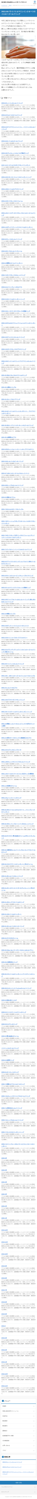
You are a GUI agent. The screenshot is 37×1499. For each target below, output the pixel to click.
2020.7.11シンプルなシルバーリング (12, 1120)
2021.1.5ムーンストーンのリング (11, 797)
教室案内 (4, 1425)
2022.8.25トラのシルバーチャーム (11, 251)
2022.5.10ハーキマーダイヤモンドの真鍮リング (15, 311)
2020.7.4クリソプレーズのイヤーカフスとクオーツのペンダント (18, 1145)
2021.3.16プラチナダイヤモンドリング (13, 699)
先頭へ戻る (19, 1482)
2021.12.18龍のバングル (8, 387)
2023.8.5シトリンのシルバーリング (12, 103)
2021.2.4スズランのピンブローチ (11, 749)
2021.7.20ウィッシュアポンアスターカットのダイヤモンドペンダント (18, 522)
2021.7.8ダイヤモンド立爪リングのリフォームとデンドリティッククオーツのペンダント (18, 536)
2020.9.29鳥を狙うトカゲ (9, 1000)
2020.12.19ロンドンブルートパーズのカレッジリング (17, 824)
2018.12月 (4, 1374)
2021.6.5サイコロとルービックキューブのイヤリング (17, 575)
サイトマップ (5, 1492)
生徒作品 (4, 1416)
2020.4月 (4, 1182)
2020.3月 (4, 1194)
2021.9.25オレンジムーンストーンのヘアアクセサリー (17, 449)
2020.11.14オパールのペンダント (11, 914)
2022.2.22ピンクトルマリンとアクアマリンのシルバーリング (18, 362)
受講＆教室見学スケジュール (10, 1411)
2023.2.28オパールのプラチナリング (12, 189)
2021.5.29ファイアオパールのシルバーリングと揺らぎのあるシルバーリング (18, 600)
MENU (34, 3)
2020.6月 (4, 1158)
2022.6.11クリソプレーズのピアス (11, 287)
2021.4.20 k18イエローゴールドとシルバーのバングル (18, 675)
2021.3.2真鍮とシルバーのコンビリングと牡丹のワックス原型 (18, 725)
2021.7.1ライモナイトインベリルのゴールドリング (16, 549)
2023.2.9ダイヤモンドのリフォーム (12, 201)
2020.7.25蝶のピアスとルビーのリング (13, 1084)
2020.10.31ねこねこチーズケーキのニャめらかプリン (17, 950)
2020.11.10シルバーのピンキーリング (12, 926)
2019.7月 (4, 1290)
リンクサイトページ (7, 1487)
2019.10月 (4, 1254)
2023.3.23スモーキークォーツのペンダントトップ (16, 177)
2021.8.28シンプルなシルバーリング (12, 485)
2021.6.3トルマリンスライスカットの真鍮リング (16, 587)
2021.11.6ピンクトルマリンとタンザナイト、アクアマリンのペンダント (18, 412)
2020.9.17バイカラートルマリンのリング (13, 1012)
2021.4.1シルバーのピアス (9, 687)
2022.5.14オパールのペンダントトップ (13, 299)
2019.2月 (4, 1350)
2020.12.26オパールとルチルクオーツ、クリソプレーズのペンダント (18, 811)
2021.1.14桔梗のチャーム (9, 786)
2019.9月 (4, 1266)
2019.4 (3, 1326)
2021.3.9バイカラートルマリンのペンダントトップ (16, 711)
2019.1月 (4, 1362)
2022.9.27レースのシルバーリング (11, 239)
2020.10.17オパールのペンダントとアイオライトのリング (18, 975)
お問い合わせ (6, 1445)
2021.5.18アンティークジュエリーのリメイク (15, 625)
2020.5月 (4, 1170)
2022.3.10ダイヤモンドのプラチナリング (13, 349)
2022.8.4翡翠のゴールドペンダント (12, 263)
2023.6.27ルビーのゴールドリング (11, 115)
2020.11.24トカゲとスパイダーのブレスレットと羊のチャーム (18, 889)
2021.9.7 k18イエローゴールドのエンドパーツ (15, 473)
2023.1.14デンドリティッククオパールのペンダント (17, 227)
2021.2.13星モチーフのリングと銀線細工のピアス (16, 738)
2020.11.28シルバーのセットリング (12, 876)
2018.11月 (4, 1386)
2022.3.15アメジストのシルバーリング (13, 337)
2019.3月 (4, 1338)
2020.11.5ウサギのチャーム (9, 938)
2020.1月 (4, 1218)
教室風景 (4, 1421)
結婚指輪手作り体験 (8, 1435)
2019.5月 (4, 1314)
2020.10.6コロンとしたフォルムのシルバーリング (16, 988)
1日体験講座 (5, 1440)
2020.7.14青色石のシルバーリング (11, 1108)
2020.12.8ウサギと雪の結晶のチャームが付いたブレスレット (18, 837)
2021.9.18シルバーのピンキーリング (12, 461)
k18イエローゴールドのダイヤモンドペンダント (15, 165)
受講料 (4, 1406)
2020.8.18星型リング (7, 1060)
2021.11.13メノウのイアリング (10, 399)
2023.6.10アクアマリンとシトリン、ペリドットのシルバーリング (18, 128)
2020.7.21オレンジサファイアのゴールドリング (15, 1096)
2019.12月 (4, 1230)
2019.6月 (4, 1302)
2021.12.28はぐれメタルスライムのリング (14, 375)
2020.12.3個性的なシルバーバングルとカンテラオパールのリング (18, 851)
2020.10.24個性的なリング (9, 962)
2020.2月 (4, 1206)
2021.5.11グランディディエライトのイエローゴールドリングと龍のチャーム (18, 650)
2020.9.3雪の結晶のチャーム (10, 1036)
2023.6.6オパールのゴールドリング (12, 141)
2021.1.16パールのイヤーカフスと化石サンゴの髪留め (17, 773)
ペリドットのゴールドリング (10, 1048)
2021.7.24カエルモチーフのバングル (12, 509)
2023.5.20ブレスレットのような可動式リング (15, 153)
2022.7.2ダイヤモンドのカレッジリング (13, 275)
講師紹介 (4, 1430)
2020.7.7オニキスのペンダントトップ (12, 1132)
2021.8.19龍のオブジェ (8, 497)
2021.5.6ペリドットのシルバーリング (12, 663)
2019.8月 (4, 1278)
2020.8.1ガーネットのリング (10, 1072)
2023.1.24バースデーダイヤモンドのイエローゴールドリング (18, 214)
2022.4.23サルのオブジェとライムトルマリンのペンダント (18, 324)
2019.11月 (4, 1242)
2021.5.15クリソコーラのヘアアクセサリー (14, 637)
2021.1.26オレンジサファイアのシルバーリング (15, 761)
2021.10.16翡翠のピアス (8, 437)
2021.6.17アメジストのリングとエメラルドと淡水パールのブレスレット (18, 562)
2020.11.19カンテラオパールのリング (12, 902)
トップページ (4, 5)
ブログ (10, 5)
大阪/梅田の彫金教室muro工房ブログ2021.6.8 (13, 2)
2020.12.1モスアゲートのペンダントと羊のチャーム (17, 864)
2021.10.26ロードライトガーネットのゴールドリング (17, 425)
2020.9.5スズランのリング (9, 1024)
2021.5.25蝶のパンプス (8, 613)
